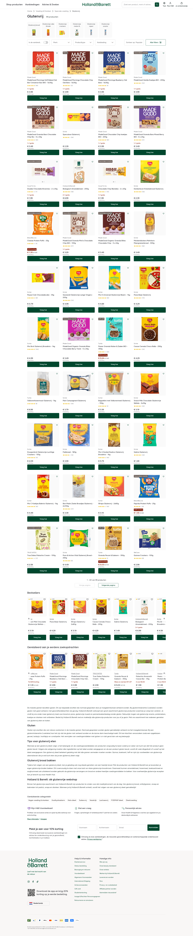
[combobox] (138, 4)
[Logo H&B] (96, 5)
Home (29, 11)
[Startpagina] (96, 4)
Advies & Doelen (50, 4)
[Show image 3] (115, 73)
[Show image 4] (45, 73)
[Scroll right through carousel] (164, 619)
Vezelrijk (93, 800)
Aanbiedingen (32, 4)
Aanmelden (153, 827)
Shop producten (14, 4)
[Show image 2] (42, 73)
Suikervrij (83, 800)
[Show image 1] (40, 73)
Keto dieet (72, 800)
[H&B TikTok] (37, 881)
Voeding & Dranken (43, 11)
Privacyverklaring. (94, 839)
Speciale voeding (61, 11)
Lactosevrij (103, 800)
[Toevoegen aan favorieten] (57, 53)
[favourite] (44, 599)
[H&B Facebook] (33, 881)
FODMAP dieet (117, 800)
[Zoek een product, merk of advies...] (157, 4)
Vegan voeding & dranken (38, 800)
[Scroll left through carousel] (29, 619)
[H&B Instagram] (28, 881)
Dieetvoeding (131, 800)
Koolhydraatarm (58, 800)
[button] (61, 42)
